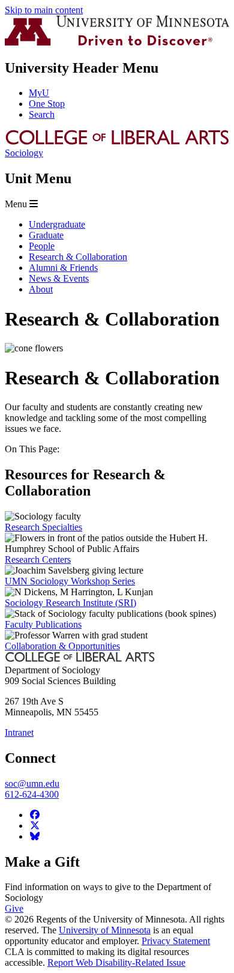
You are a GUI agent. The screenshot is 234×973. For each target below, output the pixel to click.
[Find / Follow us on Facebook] (35, 815)
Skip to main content (44, 10)
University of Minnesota (105, 930)
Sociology (24, 153)
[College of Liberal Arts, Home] (117, 142)
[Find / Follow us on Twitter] (35, 825)
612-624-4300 (32, 794)
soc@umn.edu (32, 783)
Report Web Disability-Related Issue (116, 962)
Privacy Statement (176, 941)
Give (14, 908)
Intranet (19, 732)
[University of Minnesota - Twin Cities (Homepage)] (117, 42)
